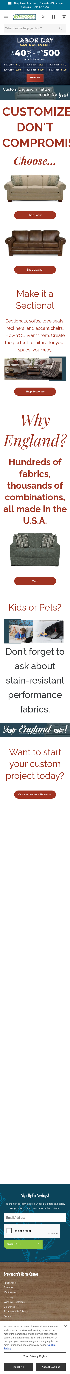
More (35, 581)
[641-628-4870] (53, 16)
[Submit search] (61, 28)
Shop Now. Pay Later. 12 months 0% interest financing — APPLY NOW (38, 5)
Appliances (10, 1282)
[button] (5, 16)
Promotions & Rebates (16, 1311)
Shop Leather (35, 269)
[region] (35, 1347)
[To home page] (24, 17)
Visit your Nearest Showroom (35, 794)
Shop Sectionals (35, 391)
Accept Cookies (51, 1367)
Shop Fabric (35, 215)
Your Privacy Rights (35, 1356)
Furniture (8, 1287)
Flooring (8, 1297)
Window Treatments (14, 1301)
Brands (7, 1316)
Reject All (18, 1367)
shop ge (35, 77)
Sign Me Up (14, 1244)
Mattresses (10, 1292)
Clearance (9, 1306)
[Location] (43, 16)
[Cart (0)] (64, 16)
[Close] (65, 1326)
